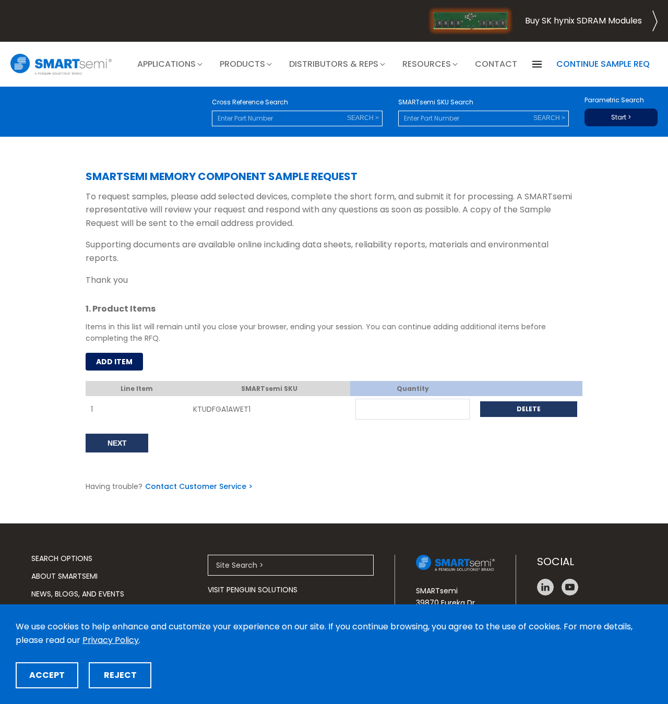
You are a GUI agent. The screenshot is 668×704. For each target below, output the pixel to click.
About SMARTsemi (64, 576)
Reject (120, 675)
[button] (170, 64)
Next (117, 443)
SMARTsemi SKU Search (435, 102)
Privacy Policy (110, 640)
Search (360, 118)
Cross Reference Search (250, 102)
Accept (47, 675)
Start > (621, 117)
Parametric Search (614, 100)
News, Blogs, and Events (77, 594)
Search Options (61, 558)
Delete (529, 408)
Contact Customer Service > (199, 486)
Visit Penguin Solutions (252, 589)
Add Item (114, 361)
